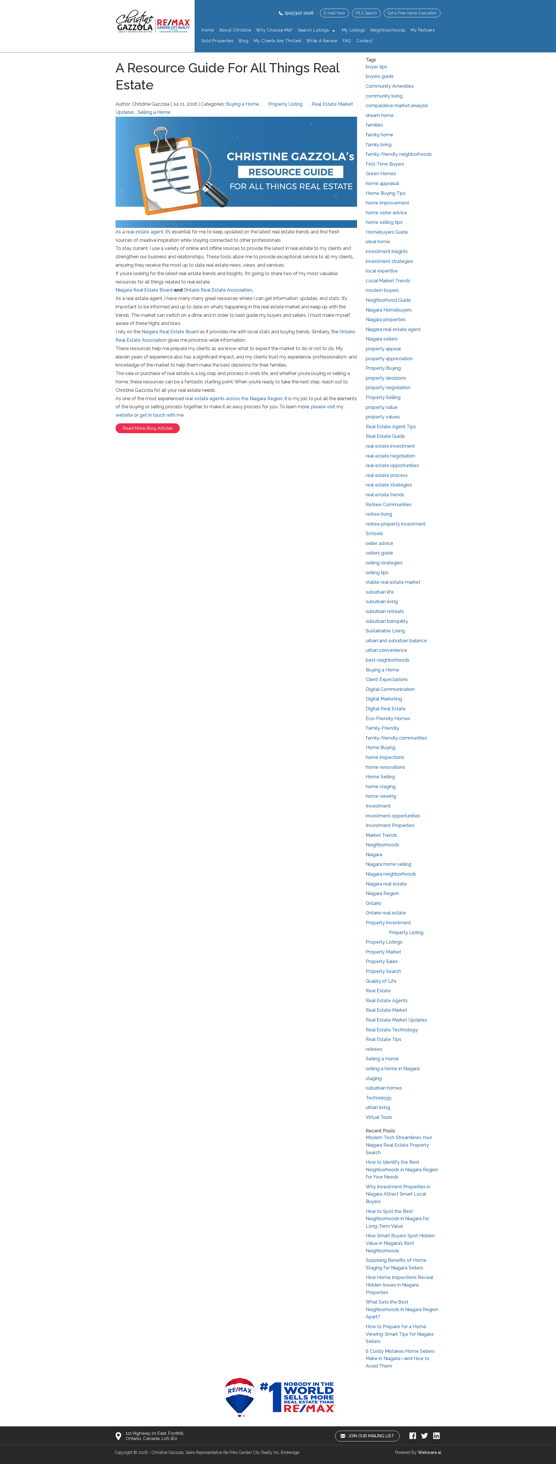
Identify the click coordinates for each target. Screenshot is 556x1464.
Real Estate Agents (387, 1000)
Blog (244, 41)
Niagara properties (386, 319)
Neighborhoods (382, 845)
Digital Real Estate (386, 708)
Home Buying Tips (386, 193)
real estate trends (385, 494)
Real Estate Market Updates (396, 1020)
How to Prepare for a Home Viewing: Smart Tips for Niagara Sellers (400, 1334)
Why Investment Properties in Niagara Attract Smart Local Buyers (398, 1194)
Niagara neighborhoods (391, 874)
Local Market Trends (388, 280)
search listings (313, 30)
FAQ (347, 41)
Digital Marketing (384, 699)
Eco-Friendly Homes (388, 718)
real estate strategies (389, 485)
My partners (423, 30)
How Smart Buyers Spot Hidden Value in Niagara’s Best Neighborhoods (400, 1243)
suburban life (380, 592)
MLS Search (366, 13)
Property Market (383, 952)
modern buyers (382, 290)
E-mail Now (334, 13)
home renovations (385, 767)
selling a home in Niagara (393, 1068)
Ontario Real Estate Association (218, 290)
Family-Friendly (382, 728)
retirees (374, 1049)
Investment (378, 806)
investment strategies (389, 261)
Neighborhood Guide (388, 300)
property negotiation (388, 387)
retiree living (379, 514)
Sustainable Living (385, 631)
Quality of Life (381, 981)
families (374, 125)
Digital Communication (390, 689)
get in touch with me (162, 415)
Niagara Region (382, 893)
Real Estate (378, 990)
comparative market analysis (397, 105)
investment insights (387, 251)
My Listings (353, 30)
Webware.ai (429, 1452)
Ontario (373, 903)
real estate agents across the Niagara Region (234, 398)
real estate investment (390, 446)
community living (384, 96)
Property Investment (388, 922)
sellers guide (379, 553)
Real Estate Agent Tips (391, 426)
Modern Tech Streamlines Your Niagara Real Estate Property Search (399, 1145)
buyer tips (376, 66)
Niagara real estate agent (393, 329)
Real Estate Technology (392, 1030)
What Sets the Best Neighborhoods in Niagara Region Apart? (402, 1309)
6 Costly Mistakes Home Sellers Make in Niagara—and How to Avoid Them (400, 1358)
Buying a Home (242, 104)
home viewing (381, 796)
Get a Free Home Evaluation (412, 13)
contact (364, 41)
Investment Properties (390, 825)
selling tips (377, 572)
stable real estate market (393, 582)
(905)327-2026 (299, 13)
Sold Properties (218, 41)
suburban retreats (385, 611)
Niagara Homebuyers (389, 310)
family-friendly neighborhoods (399, 154)
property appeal (383, 349)
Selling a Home (154, 112)
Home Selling (380, 776)
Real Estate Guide (385, 436)
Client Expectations (387, 679)
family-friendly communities (396, 738)
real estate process (387, 475)
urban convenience (386, 650)
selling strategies (384, 563)
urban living (378, 1107)
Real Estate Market (386, 1010)
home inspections (385, 757)
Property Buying (383, 368)
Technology (379, 1098)
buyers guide (380, 76)
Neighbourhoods (387, 30)
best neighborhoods (387, 660)
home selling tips (384, 222)
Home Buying (380, 747)
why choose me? (274, 30)
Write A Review (321, 41)
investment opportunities (393, 816)
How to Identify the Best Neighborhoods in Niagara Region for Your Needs (402, 1169)
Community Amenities (390, 86)
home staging (381, 786)
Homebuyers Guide (387, 232)
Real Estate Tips (383, 1039)
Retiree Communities (388, 504)
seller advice (379, 543)
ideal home (378, 241)
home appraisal (382, 183)
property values (383, 417)
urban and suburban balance (396, 640)
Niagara (374, 854)
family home (379, 135)
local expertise (382, 271)
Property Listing (285, 104)
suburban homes (384, 1088)
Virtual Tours (379, 1117)
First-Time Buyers (385, 164)
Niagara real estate (386, 884)
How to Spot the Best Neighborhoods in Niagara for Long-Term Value (397, 1219)
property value (382, 407)
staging (374, 1078)
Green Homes (381, 173)
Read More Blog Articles (148, 428)
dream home (380, 115)
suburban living (382, 601)
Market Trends (381, 835)
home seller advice (386, 212)
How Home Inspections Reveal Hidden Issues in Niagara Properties (399, 1285)
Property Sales (382, 961)
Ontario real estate (386, 913)
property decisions (386, 378)
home (208, 30)
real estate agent (144, 232)
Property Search (383, 971)
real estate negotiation (390, 456)
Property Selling (383, 397)
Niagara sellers (382, 339)
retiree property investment (396, 524)
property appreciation (389, 358)
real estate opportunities (392, 465)
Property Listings (384, 942)
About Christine (235, 30)
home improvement (387, 203)
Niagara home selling (388, 864)
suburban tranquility (387, 621)
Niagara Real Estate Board (144, 290)
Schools (374, 533)
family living (379, 144)
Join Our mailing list (370, 1436)
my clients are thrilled (277, 41)
